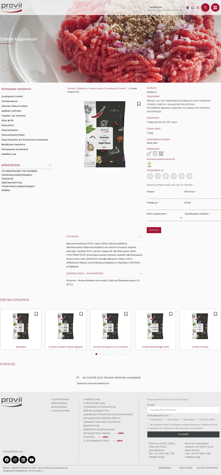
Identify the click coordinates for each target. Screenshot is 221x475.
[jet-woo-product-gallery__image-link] (105, 134)
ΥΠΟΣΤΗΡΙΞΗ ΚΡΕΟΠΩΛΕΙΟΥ (18, 187)
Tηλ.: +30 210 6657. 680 (198, 454)
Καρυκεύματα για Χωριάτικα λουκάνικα (25, 140)
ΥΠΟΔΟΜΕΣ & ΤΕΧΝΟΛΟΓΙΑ (99, 407)
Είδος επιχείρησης (157, 214)
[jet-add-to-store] (139, 104)
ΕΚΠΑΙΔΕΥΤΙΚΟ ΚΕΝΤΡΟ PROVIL (101, 418)
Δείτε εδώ (152, 143)
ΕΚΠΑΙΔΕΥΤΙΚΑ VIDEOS (96, 433)
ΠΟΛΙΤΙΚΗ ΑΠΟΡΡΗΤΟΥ (207, 468)
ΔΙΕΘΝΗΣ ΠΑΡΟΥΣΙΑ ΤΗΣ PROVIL (102, 422)
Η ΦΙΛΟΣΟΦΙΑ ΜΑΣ (94, 403)
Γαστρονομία (156, 419)
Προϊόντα (82, 89)
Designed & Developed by (23, 471)
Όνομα (150, 192)
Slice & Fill (7, 121)
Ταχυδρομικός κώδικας (197, 214)
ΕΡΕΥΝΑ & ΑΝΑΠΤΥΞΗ (96, 411)
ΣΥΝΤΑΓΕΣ (8, 179)
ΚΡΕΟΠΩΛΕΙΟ (59, 403)
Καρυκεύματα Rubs (13, 135)
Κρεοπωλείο (96, 89)
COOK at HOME (60, 411)
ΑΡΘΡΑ (6, 190)
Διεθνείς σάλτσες (11, 111)
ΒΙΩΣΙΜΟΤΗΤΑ (91, 426)
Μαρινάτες (8, 125)
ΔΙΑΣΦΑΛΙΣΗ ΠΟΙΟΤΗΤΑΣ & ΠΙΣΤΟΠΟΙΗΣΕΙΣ (108, 415)
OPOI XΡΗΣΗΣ (186, 468)
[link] (12, 7)
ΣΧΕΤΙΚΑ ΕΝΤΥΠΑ (12, 183)
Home (71, 89)
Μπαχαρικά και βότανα (15, 149)
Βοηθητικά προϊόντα (13, 145)
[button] (166, 176)
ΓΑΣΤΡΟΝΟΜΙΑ (60, 400)
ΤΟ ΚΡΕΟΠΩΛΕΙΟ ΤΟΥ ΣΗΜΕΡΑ (19, 171)
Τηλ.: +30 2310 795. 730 (162, 454)
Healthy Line (9, 154)
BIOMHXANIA (59, 407)
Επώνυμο (190, 192)
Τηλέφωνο (152, 203)
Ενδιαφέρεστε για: (158, 415)
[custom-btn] (150, 176)
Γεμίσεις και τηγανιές (14, 116)
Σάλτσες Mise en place (15, 106)
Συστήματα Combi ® (13, 97)
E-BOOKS (89, 437)
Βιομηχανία (189, 419)
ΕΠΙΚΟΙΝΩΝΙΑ (165, 468)
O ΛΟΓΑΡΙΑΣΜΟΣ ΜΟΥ (96, 441)
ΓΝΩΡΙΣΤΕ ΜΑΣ (91, 400)
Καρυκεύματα (10, 130)
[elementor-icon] (192, 7)
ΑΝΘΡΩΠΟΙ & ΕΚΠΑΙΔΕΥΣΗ (99, 430)
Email (188, 203)
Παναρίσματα (10, 101)
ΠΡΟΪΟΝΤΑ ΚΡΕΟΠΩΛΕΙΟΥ (17, 175)
